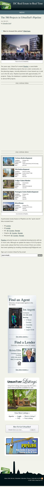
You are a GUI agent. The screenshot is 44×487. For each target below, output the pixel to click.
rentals (8, 228)
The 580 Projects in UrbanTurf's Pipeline (21, 17)
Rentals (17, 230)
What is (29, 416)
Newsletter (18, 478)
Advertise (23, 478)
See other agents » (22, 337)
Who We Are (11, 478)
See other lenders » (22, 370)
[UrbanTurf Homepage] (10, 8)
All (7, 230)
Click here (26, 31)
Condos (11, 230)
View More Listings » (22, 413)
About (5, 478)
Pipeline (25, 66)
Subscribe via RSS (36, 478)
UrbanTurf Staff (7, 23)
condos (8, 226)
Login (19, 416)
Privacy (29, 478)
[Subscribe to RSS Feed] (42, 478)
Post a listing (28, 418)
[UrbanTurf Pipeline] (22, 455)
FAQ (18, 418)
